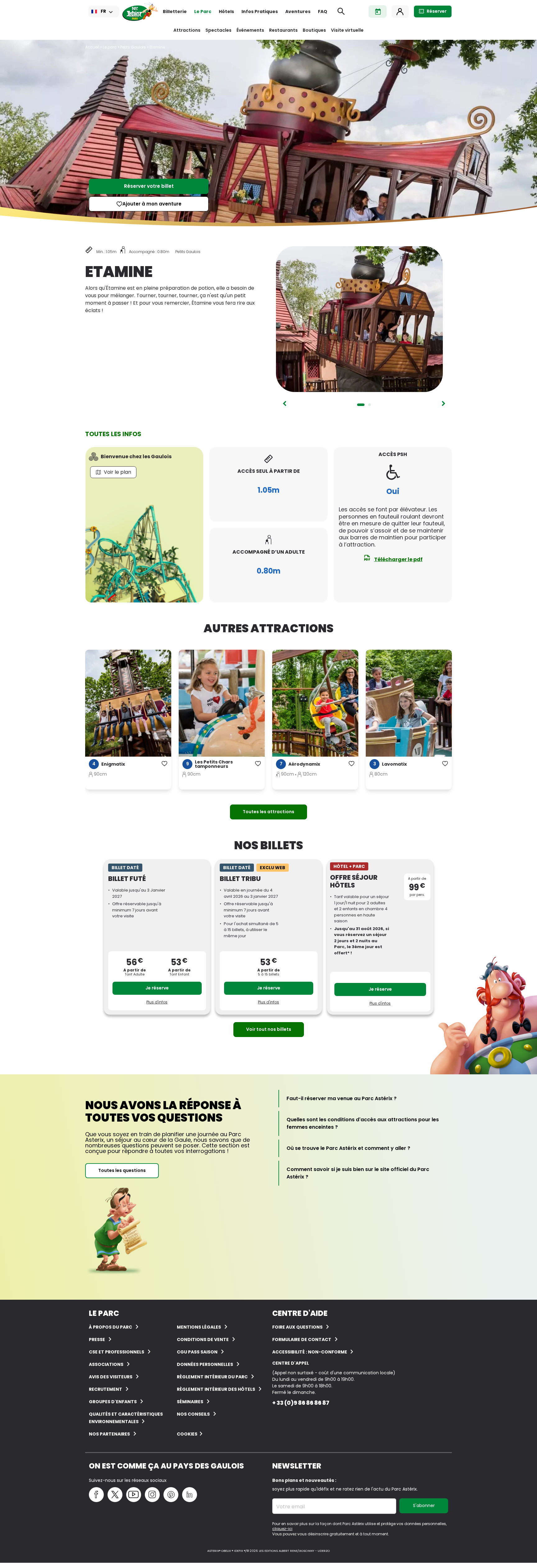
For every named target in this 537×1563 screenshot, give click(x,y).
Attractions (186, 30)
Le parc (110, 47)
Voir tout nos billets (268, 1029)
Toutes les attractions (268, 812)
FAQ (322, 11)
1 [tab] (361, 404)
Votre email (290, 1507)
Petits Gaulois (133, 47)
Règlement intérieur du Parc (212, 1377)
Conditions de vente (203, 1339)
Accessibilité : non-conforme (310, 1352)
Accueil (92, 47)
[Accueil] (140, 11)
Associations (106, 1364)
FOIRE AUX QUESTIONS (297, 1327)
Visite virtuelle (347, 30)
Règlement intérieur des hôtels (216, 1389)
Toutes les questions (122, 1170)
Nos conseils (193, 1414)
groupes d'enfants (113, 1402)
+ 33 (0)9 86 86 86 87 (300, 1403)
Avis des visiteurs (110, 1377)
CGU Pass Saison (197, 1352)
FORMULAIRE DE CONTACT (301, 1339)
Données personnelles (205, 1364)
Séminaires (190, 1402)
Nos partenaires (109, 1434)
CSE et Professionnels (116, 1352)
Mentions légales (199, 1327)
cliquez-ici (282, 1528)
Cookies (187, 1434)
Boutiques (314, 30)
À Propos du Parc (110, 1327)
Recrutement (105, 1389)
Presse (97, 1339)
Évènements (250, 30)
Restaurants (283, 30)
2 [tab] (369, 404)
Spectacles (218, 30)
